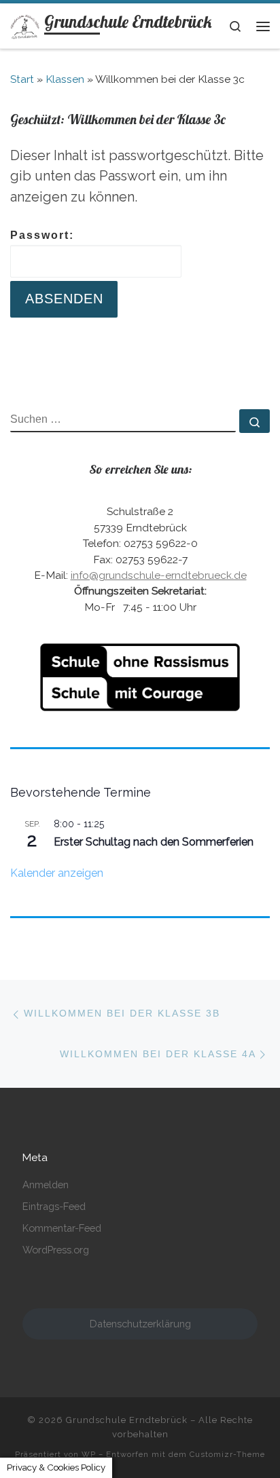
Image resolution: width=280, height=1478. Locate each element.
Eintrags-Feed (54, 1206)
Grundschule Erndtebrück (127, 1420)
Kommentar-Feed (61, 1228)
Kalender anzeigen (56, 873)
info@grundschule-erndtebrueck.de (159, 575)
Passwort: (42, 235)
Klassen (65, 79)
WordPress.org (55, 1249)
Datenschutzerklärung (140, 1323)
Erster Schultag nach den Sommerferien (153, 841)
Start (22, 79)
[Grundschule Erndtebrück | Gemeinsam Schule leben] (24, 24)
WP (89, 1454)
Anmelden (45, 1184)
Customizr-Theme (227, 1454)
